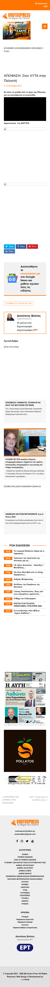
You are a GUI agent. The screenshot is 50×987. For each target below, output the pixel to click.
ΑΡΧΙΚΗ (25, 854)
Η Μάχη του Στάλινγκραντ (25, 598)
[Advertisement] (25, 644)
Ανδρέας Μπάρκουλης (23, 579)
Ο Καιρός (25, 917)
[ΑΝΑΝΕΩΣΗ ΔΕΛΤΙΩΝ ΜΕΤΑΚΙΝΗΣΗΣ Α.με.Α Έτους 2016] (25, 498)
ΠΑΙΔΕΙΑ (25, 904)
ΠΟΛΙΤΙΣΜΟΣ (25, 895)
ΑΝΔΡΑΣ (25, 901)
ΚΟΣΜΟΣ (25, 884)
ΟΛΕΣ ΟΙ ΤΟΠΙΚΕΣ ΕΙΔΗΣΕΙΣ (25, 860)
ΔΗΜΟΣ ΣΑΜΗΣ (25, 871)
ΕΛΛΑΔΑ (25, 882)
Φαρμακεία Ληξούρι (25, 922)
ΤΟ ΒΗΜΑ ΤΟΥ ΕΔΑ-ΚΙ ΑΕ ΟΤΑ (18, 303)
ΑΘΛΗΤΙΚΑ (25, 887)
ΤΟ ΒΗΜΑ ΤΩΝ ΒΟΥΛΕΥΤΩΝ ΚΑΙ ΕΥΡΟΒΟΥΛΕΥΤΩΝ (25, 863)
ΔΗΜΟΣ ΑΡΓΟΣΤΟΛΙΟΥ (25, 865)
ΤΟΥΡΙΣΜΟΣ (25, 893)
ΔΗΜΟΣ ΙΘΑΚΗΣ (25, 874)
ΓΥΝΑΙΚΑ (25, 898)
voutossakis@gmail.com (25, 834)
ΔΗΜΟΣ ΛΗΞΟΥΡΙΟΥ (25, 868)
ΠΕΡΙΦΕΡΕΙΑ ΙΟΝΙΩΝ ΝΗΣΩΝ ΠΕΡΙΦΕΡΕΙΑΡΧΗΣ (25, 876)
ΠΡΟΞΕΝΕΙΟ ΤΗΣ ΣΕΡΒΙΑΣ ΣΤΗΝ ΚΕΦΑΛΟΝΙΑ (10, 800)
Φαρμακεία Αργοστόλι (25, 919)
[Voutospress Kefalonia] (16, 16)
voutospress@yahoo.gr (25, 831)
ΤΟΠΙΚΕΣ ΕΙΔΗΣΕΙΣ (25, 857)
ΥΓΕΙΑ (25, 890)
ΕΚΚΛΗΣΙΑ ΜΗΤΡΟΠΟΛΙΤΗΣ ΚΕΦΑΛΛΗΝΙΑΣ (25, 879)
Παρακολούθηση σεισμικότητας (25, 928)
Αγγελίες (25, 925)
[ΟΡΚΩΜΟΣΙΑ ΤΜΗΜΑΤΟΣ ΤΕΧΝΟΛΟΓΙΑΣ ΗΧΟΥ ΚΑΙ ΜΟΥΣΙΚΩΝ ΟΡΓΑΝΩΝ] (25, 373)
